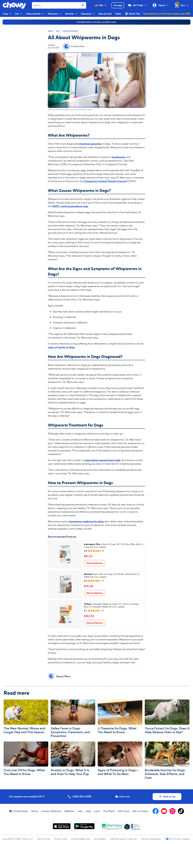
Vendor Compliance (151, 838)
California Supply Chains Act (123, 838)
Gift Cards (123, 811)
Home (50, 31)
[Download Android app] (84, 826)
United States (20, 811)
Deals (118, 13)
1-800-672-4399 (81, 796)
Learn (97, 811)
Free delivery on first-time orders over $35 (166, 13)
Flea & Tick (134, 13)
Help (88, 811)
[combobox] (59, 5)
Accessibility (100, 838)
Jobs (80, 811)
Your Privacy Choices (179, 838)
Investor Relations (51, 811)
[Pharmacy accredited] (135, 827)
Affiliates (69, 811)
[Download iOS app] (62, 826)
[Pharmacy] (112, 827)
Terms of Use (43, 838)
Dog (58, 31)
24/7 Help (138, 5)
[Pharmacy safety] (127, 827)
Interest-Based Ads (80, 838)
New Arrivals (105, 13)
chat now (124, 796)
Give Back (109, 811)
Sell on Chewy (140, 811)
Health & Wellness (70, 31)
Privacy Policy (60, 838)
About (34, 811)
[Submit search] (82, 5)
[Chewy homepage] (14, 5)
